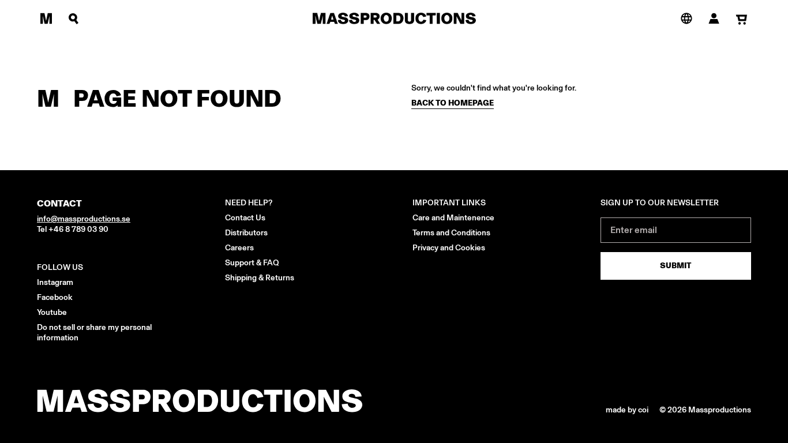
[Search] (74, 18)
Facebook (55, 297)
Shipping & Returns (259, 278)
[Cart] (742, 19)
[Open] (46, 18)
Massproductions (719, 410)
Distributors (246, 233)
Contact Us (245, 218)
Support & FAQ (252, 263)
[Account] (714, 18)
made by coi (628, 410)
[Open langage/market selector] (686, 18)
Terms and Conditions (451, 233)
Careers (239, 248)
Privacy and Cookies (448, 248)
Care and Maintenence (453, 218)
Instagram (55, 282)
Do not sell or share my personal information (94, 332)
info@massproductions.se (83, 219)
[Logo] (394, 18)
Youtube (52, 312)
